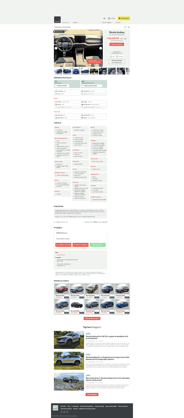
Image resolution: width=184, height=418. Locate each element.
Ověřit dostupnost (117, 44)
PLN (125, 38)
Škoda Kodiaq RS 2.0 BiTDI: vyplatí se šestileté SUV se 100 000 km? (107, 337)
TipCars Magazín (92, 394)
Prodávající (75, 406)
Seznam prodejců (66, 409)
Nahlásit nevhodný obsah (87, 409)
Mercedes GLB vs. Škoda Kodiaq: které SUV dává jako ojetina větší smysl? (108, 379)
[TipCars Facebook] (61, 412)
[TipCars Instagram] (67, 412)
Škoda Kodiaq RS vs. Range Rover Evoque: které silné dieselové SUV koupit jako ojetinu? (107, 358)
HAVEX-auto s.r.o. (62, 233)
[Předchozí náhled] (55, 71)
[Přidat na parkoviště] (128, 27)
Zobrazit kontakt (117, 61)
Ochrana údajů (99, 406)
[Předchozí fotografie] (56, 48)
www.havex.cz (61, 254)
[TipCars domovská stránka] (58, 19)
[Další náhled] (129, 71)
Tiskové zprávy (123, 406)
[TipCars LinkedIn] (64, 412)
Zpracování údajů (110, 406)
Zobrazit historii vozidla (90, 85)
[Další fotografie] (100, 48)
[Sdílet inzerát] (125, 27)
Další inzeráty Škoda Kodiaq (63, 27)
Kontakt (63, 406)
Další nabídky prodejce (62, 238)
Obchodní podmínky (86, 406)
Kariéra (75, 409)
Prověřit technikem (62, 85)
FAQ (68, 406)
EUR (121, 38)
